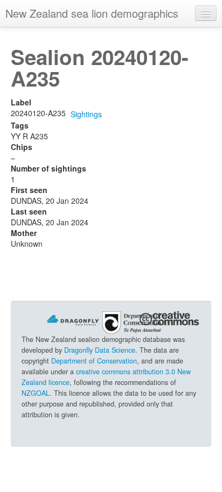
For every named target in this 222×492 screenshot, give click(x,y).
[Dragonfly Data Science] (73, 319)
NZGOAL (36, 393)
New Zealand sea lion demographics (91, 13)
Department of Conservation (94, 361)
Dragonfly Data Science (99, 350)
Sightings (86, 114)
